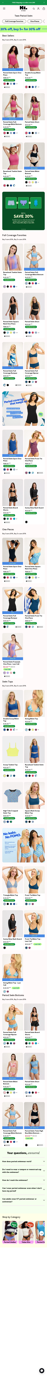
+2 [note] (38, 87)
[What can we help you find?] (33, 9)
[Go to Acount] (38, 8)
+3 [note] (16, 83)
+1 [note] (38, 182)
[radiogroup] (10, 83)
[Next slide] (41, 1233)
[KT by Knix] (23, 8)
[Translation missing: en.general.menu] (4, 8)
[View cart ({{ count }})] (43, 9)
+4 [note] (16, 133)
